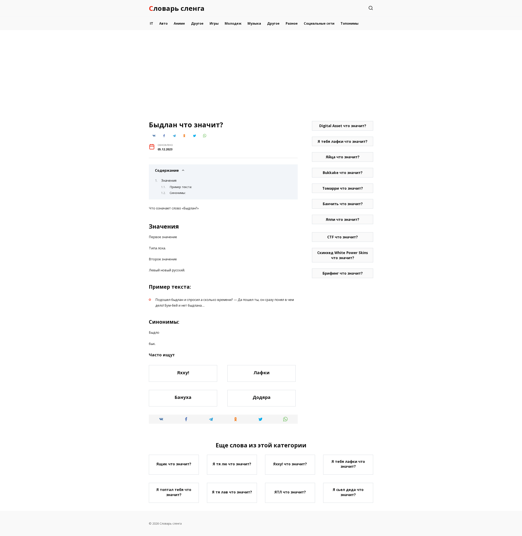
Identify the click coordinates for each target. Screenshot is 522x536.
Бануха (183, 397)
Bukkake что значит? (343, 172)
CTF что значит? (342, 236)
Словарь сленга (177, 8)
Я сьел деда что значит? (348, 492)
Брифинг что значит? (342, 273)
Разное (292, 23)
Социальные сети (319, 23)
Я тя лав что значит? (232, 492)
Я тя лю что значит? (232, 463)
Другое (197, 23)
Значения (168, 180)
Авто (163, 23)
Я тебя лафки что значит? (342, 141)
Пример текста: (181, 187)
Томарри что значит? (342, 188)
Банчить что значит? (343, 203)
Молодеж (233, 23)
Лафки (261, 372)
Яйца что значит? (342, 156)
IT (151, 23)
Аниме (179, 23)
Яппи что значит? (342, 219)
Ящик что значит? (173, 463)
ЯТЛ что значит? (290, 492)
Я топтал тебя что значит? (173, 492)
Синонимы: (178, 193)
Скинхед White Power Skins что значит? (342, 255)
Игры (214, 23)
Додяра (262, 397)
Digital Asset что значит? (342, 125)
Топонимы (349, 23)
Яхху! (183, 372)
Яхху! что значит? (290, 463)
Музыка (254, 23)
